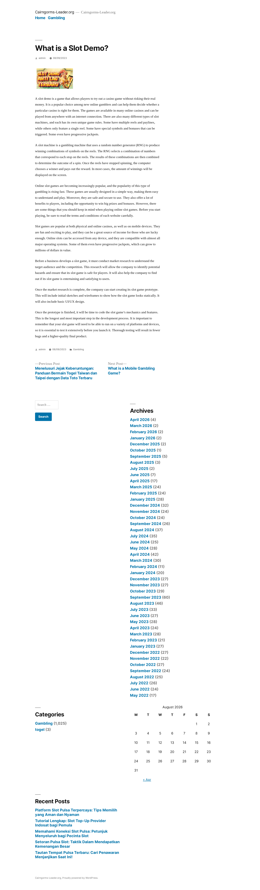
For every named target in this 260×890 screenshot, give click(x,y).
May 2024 (139, 548)
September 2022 (145, 671)
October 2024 (143, 517)
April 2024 (140, 554)
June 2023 (140, 615)
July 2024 (139, 536)
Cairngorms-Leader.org (54, 12)
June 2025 (140, 474)
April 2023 (140, 628)
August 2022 (142, 677)
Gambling (56, 18)
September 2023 (145, 597)
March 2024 (141, 560)
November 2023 (145, 585)
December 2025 (145, 444)
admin (42, 58)
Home (40, 18)
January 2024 (142, 572)
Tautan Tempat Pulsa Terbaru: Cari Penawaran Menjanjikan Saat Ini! (77, 854)
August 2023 (142, 603)
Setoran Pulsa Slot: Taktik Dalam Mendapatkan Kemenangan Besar (77, 844)
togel (40, 729)
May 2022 (139, 695)
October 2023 (143, 591)
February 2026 (143, 432)
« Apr (147, 780)
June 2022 (140, 689)
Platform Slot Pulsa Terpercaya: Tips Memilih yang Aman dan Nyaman (76, 812)
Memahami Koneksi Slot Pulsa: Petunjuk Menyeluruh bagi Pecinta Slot (71, 833)
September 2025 (145, 456)
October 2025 (143, 450)
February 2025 (143, 493)
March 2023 (141, 634)
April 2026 (140, 419)
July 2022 (139, 683)
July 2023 (139, 609)
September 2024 (145, 523)
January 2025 (142, 499)
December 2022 (145, 652)
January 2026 (142, 438)
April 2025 (140, 481)
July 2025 (139, 468)
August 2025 (142, 462)
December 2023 (145, 579)
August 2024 (142, 530)
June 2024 (140, 542)
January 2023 (142, 646)
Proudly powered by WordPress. (80, 877)
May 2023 (139, 621)
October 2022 (143, 664)
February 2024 (143, 566)
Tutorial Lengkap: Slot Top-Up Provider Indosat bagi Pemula (70, 823)
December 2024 (145, 505)
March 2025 (141, 487)
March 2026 (141, 425)
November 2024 (145, 511)
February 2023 (143, 640)
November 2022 (145, 658)
